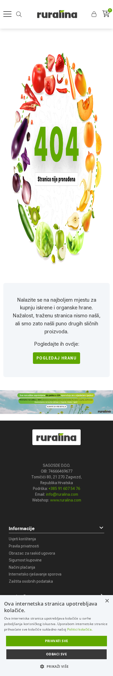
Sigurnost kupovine (25, 560)
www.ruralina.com (65, 500)
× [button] (107, 601)
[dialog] (56, 635)
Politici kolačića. (79, 629)
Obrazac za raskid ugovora (32, 553)
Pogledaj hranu (56, 358)
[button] (94, 14)
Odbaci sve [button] (56, 654)
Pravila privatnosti (24, 546)
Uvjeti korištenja (22, 539)
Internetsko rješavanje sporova (35, 574)
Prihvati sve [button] (56, 641)
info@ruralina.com (62, 494)
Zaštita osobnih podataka (31, 581)
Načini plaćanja (22, 567)
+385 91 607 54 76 (64, 488)
